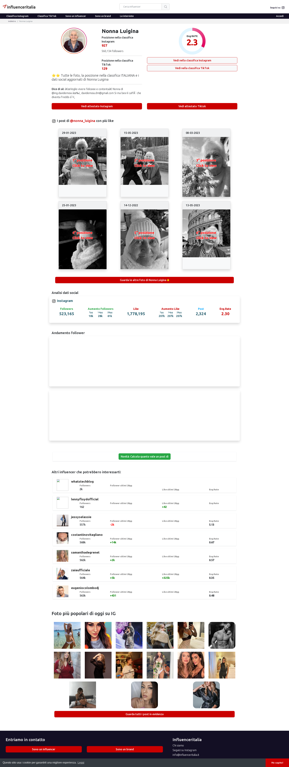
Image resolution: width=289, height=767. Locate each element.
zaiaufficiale (80, 570)
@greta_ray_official (160, 636)
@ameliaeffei (191, 636)
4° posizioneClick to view (82, 235)
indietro (12, 21)
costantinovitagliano (87, 534)
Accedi (280, 16)
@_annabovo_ (206, 695)
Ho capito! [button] (277, 762)
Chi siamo (178, 745)
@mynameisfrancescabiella (130, 665)
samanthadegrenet (85, 552)
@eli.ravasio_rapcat (67, 636)
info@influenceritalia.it (186, 754)
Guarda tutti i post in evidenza (145, 714)
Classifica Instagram (17, 16)
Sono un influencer (75, 16)
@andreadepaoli (222, 636)
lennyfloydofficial (85, 499)
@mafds (67, 665)
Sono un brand (103, 16)
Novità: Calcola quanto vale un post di (144, 456)
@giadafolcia (160, 665)
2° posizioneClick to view (144, 162)
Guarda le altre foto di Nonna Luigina (143, 280)
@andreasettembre (129, 636)
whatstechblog (82, 481)
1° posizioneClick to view (82, 162)
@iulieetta (221, 665)
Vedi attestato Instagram (97, 106)
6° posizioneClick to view (206, 235)
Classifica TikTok (46, 16)
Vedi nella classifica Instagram (192, 60)
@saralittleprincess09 (144, 695)
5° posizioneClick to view (144, 235)
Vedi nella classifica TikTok (192, 68)
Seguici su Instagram (185, 750)
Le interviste (127, 16)
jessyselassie (81, 517)
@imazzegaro (98, 665)
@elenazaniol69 (98, 636)
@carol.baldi (82, 695)
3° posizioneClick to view (206, 162)
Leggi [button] (81, 762)
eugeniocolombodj (85, 588)
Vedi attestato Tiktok (192, 106)
